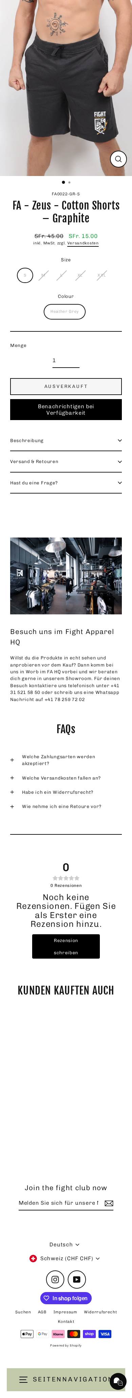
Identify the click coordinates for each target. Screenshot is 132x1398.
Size (66, 259)
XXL (101, 275)
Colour (66, 296)
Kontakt (66, 1321)
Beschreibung (27, 440)
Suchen (23, 1312)
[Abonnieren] (108, 1203)
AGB (42, 1312)
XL (80, 275)
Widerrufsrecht (100, 1312)
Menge (18, 345)
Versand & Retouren (34, 461)
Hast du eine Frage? (34, 482)
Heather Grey (64, 311)
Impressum (65, 1312)
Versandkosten (83, 243)
